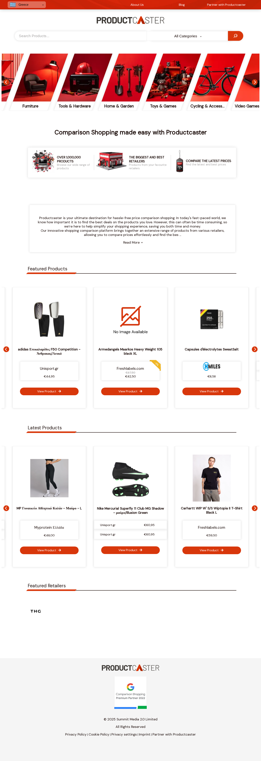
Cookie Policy (99, 734)
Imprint (144, 734)
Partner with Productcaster (174, 734)
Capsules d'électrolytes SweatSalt (206, 349)
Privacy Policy (76, 734)
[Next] (255, 82)
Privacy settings (124, 734)
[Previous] (6, 82)
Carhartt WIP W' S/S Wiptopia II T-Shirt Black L (133, 510)
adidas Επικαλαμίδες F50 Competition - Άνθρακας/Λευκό (44, 351)
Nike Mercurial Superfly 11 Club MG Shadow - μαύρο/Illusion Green (52, 510)
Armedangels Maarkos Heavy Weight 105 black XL (125, 351)
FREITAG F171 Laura (214, 508)
